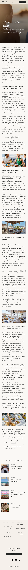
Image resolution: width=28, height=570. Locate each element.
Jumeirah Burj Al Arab (11, 103)
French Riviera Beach (8, 332)
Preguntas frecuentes (20, 523)
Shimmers (5, 96)
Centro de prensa (20, 528)
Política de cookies (8, 542)
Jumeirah (5, 68)
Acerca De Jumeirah (8, 523)
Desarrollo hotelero (7, 537)
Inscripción (14, 554)
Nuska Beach (9, 178)
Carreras (7, 532)
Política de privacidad (20, 533)
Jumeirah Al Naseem (8, 247)
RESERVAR (22, 2)
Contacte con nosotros (8, 527)
